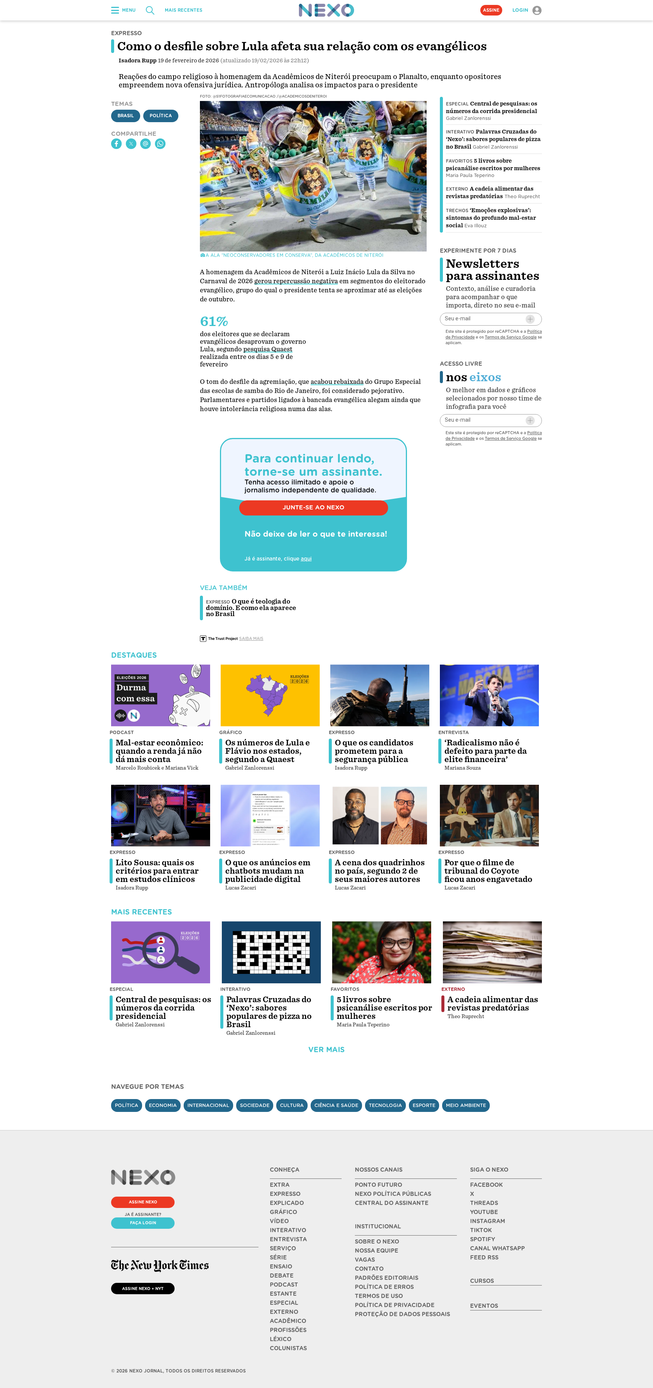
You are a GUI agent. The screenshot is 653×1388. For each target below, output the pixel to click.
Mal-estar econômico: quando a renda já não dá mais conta (159, 751)
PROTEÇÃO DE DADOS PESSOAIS (402, 1314)
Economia (163, 1105)
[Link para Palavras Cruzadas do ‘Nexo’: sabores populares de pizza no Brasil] (271, 952)
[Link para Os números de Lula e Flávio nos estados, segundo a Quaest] (270, 696)
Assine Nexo (143, 1202)
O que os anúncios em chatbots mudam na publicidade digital (268, 871)
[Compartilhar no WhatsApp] (160, 143)
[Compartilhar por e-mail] (145, 143)
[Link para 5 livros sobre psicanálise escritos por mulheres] (381, 952)
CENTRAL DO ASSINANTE (392, 1203)
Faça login (143, 1222)
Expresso (342, 732)
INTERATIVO (288, 1230)
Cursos (482, 1281)
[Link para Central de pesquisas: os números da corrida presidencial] (160, 952)
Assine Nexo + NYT (143, 1288)
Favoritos (459, 161)
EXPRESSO (285, 1194)
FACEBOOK (486, 1185)
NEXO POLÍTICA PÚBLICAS (393, 1194)
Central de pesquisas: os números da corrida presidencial (163, 1007)
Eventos (484, 1306)
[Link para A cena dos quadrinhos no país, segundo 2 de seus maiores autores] (379, 816)
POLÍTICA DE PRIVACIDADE (395, 1305)
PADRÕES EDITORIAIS (386, 1278)
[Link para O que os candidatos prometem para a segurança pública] (379, 696)
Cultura (292, 1105)
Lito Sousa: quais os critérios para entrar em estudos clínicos (157, 871)
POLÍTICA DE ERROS (384, 1287)
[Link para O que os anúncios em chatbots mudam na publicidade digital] (270, 816)
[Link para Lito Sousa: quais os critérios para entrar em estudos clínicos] (160, 816)
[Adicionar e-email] (530, 319)
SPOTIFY (482, 1239)
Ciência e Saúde (336, 1105)
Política (161, 116)
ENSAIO (281, 1267)
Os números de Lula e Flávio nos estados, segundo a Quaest (267, 751)
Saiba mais (251, 638)
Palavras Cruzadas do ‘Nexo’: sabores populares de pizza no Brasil (493, 139)
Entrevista (453, 732)
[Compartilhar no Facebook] (116, 143)
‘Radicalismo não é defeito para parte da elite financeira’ (485, 751)
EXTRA (279, 1185)
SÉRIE (278, 1257)
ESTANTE (283, 1294)
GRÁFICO (283, 1212)
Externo (457, 189)
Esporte (424, 1105)
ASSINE (491, 10)
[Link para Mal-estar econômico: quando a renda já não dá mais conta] (160, 696)
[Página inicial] (326, 10)
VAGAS (365, 1260)
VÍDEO (279, 1221)
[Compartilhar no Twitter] (131, 143)
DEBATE (282, 1276)
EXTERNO (284, 1312)
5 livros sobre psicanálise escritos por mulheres (384, 1007)
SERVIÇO (283, 1248)
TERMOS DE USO (379, 1296)
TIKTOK (481, 1230)
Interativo (460, 132)
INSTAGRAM (487, 1221)
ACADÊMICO (288, 1321)
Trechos (457, 210)
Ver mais (326, 1050)
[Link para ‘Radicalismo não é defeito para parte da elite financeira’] (489, 696)
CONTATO (369, 1269)
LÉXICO (280, 1339)
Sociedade (254, 1105)
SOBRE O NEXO (377, 1242)
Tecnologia (385, 1105)
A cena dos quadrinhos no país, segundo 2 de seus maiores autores (380, 871)
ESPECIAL (284, 1303)
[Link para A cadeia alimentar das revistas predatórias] (492, 952)
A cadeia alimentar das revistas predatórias (492, 1003)
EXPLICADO (287, 1203)
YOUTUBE (484, 1212)
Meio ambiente (466, 1105)
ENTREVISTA (288, 1239)
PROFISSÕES (288, 1330)
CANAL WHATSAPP (497, 1248)
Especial (457, 104)
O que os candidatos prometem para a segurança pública (374, 751)
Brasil (126, 116)
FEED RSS (484, 1257)
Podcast (122, 732)
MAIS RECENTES (183, 10)
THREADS (484, 1203)
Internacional (208, 1105)
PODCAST (284, 1285)
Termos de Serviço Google (511, 337)
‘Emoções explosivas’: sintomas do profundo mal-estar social (491, 217)
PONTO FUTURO (378, 1185)
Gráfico (230, 732)
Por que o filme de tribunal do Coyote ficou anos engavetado (488, 871)
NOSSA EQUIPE (376, 1251)
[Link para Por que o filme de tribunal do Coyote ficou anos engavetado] (489, 816)
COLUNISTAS (288, 1348)
